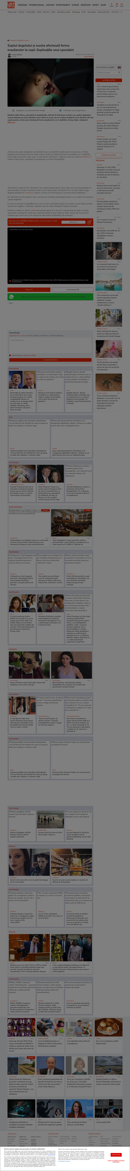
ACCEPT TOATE (116, 1155)
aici (21, 1163)
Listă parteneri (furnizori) (64, 1161)
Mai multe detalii (51, 1154)
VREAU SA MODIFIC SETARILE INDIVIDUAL (116, 1161)
